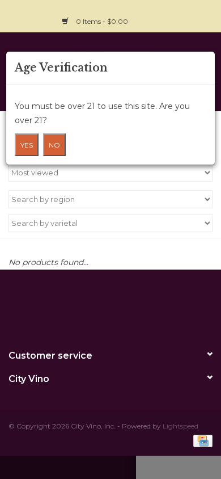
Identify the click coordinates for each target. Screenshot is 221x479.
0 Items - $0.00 (102, 21)
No (54, 145)
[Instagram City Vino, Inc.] (203, 15)
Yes (26, 145)
